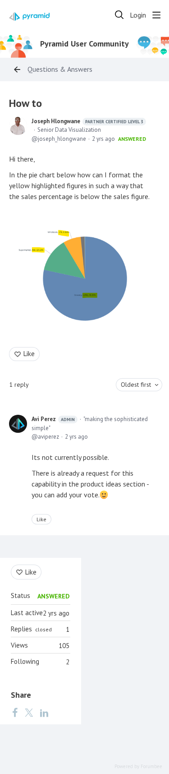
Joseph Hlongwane (87, 121)
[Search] (119, 15)
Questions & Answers (59, 69)
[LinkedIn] (44, 712)
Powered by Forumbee (138, 766)
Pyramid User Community (84, 44)
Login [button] (138, 15)
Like (29, 353)
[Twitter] (28, 712)
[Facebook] (15, 712)
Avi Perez (53, 419)
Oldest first (136, 384)
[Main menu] (156, 15)
